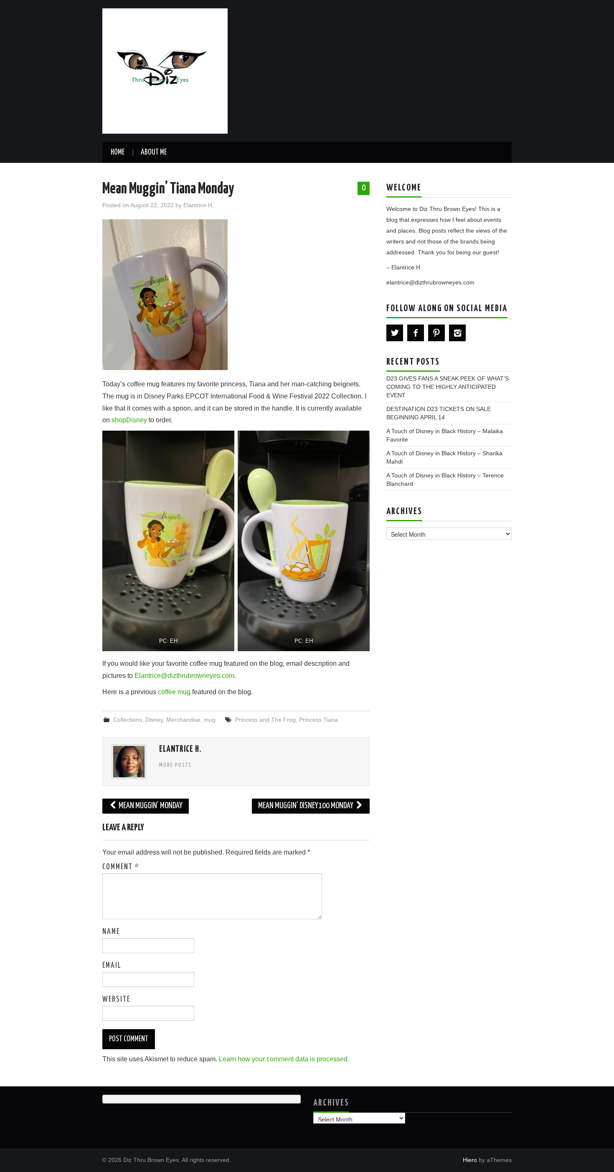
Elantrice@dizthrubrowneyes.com (184, 675)
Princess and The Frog (265, 719)
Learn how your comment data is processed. (284, 1059)
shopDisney (129, 420)
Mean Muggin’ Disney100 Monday (306, 806)
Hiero (470, 1160)
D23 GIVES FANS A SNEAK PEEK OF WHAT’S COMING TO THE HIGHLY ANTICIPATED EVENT (447, 386)
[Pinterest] (436, 333)
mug (210, 719)
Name (111, 932)
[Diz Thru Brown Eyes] (165, 70)
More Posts (175, 765)
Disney (154, 719)
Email (111, 965)
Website (116, 999)
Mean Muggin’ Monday (150, 806)
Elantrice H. (198, 205)
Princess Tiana (318, 719)
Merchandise (183, 719)
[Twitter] (394, 333)
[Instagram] (457, 333)
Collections (127, 719)
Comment (121, 867)
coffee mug (174, 691)
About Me (154, 152)
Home (117, 152)
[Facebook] (415, 333)
